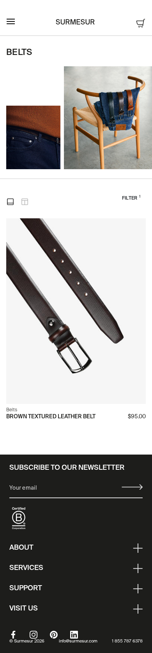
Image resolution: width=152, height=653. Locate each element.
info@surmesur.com (78, 641)
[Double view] (25, 202)
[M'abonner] (132, 487)
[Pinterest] (60, 635)
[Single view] (10, 202)
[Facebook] (19, 635)
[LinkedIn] (80, 635)
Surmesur (23, 641)
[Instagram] (40, 635)
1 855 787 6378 (127, 641)
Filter (131, 198)
